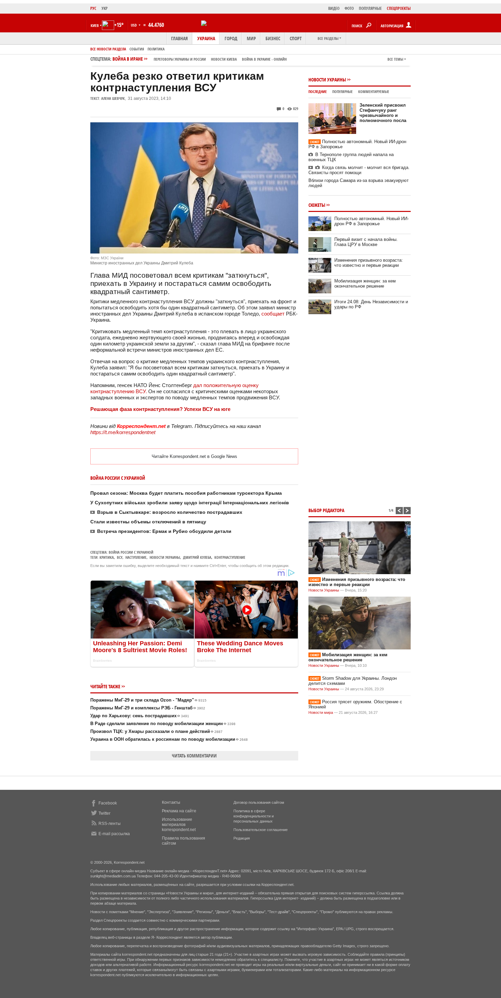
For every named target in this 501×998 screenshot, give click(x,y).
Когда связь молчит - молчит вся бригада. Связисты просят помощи (359, 170)
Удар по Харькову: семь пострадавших (139, 715)
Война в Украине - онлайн (264, 59)
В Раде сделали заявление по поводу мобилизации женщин (163, 723)
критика (107, 557)
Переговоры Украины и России (180, 59)
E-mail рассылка (114, 833)
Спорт (296, 38)
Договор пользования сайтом (258, 802)
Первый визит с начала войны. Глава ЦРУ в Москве (366, 242)
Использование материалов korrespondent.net (179, 824)
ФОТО (349, 8)
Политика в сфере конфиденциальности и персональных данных (253, 816)
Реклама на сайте (179, 811)
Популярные (342, 91)
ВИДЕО (333, 8)
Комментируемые (373, 91)
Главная (179, 38)
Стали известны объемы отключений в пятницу (148, 521)
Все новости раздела (108, 48)
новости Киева (224, 59)
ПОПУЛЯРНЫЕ (370, 8)
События (137, 48)
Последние (317, 91)
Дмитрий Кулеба (197, 557)
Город (231, 38)
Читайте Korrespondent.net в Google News (194, 456)
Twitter (104, 813)
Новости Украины (327, 79)
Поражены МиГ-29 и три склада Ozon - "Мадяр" (148, 700)
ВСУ (119, 557)
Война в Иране (199, 59)
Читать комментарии (194, 755)
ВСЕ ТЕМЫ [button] (395, 59)
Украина (206, 38)
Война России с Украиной (131, 552)
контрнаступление (229, 557)
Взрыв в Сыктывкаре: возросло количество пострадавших (169, 512)
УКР (105, 8)
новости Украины (165, 557)
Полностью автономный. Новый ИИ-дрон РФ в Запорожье (371, 221)
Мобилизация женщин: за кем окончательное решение (365, 283)
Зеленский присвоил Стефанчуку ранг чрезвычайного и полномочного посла (383, 113)
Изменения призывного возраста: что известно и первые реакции (368, 263)
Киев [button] (95, 25)
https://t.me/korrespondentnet (122, 432)
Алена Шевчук (113, 98)
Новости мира (320, 712)
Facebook (107, 803)
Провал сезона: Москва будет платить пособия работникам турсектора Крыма (186, 493)
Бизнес (272, 38)
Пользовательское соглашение (260, 830)
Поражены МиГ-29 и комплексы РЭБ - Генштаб (147, 707)
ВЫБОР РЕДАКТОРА (326, 510)
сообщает (273, 314)
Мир (251, 38)
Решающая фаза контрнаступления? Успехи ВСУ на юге (160, 409)
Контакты (171, 802)
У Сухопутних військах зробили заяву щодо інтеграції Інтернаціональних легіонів (189, 502)
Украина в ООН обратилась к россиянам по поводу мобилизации (169, 739)
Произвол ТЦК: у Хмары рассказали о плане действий (156, 731)
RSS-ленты (109, 823)
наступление (136, 557)
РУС (93, 8)
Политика (156, 48)
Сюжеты (316, 205)
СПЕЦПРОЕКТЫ (399, 8)
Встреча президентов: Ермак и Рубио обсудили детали (164, 531)
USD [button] (134, 25)
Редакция (241, 838)
